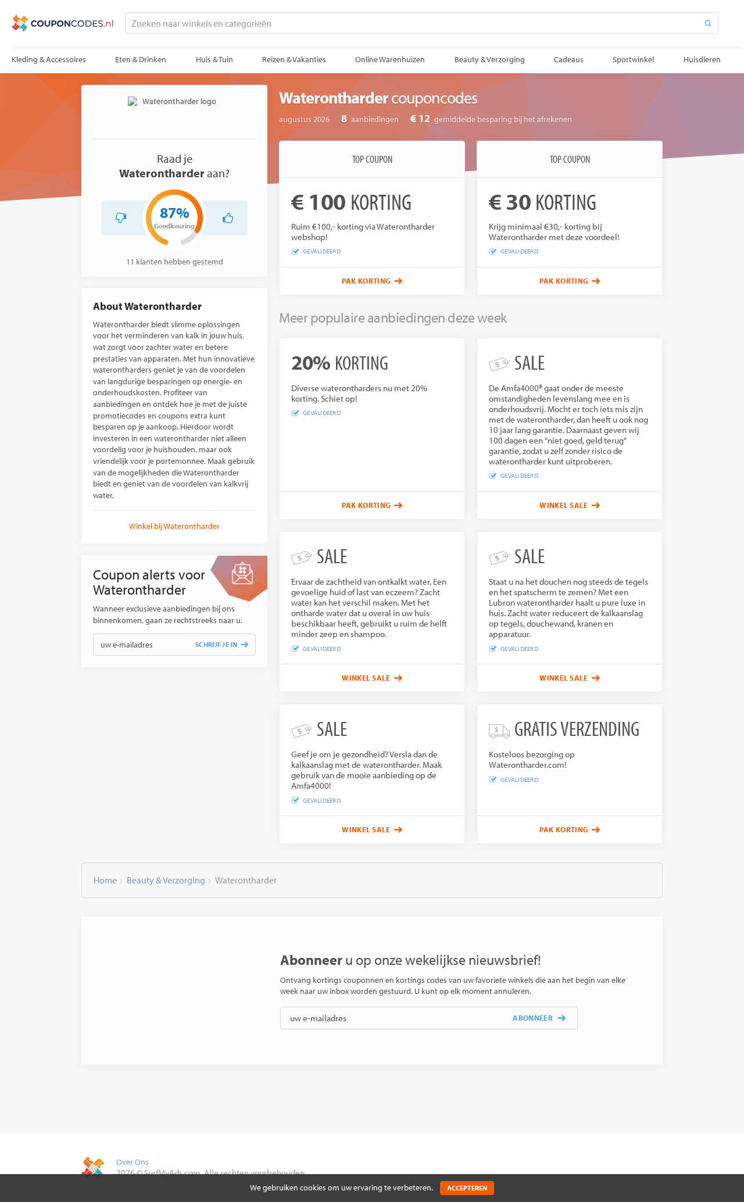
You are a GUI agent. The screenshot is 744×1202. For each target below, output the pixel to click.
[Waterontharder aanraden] (228, 218)
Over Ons (132, 1162)
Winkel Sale (563, 505)
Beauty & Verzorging (490, 59)
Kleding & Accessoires (49, 59)
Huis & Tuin (214, 59)
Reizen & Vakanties (294, 59)
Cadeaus (569, 59)
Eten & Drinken (140, 59)
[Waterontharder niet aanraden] (121, 218)
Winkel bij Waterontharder (174, 526)
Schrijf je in (216, 644)
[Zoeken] (708, 23)
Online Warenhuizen (390, 59)
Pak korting (366, 280)
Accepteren (467, 1187)
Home (105, 880)
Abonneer (533, 1017)
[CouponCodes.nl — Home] (62, 23)
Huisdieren (702, 59)
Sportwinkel (633, 59)
